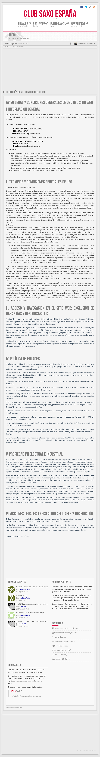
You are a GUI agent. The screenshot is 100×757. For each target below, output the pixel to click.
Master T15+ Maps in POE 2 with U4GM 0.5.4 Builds (34, 621)
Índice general (12, 43)
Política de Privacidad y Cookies (65, 633)
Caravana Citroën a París (62, 650)
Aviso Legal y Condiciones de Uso (66, 628)
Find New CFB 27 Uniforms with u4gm (30, 613)
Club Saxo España (50, 14)
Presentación (22, 595)
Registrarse (78, 23)
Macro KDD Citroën (61, 646)
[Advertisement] (50, 70)
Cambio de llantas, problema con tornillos (32, 587)
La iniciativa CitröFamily (61, 659)
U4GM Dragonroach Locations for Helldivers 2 (33, 604)
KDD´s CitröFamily (60, 655)
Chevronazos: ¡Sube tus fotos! (64, 641)
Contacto (39, 23)
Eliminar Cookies (59, 637)
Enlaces (23, 23)
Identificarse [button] (58, 23)
